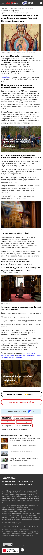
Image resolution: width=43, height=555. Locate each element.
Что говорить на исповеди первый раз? (23, 445)
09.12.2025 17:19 (6, 8)
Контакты (6, 482)
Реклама (16, 482)
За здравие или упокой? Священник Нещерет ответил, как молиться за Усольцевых (25, 439)
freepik (7, 229)
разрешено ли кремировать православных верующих (21, 356)
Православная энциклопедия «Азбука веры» (18, 52)
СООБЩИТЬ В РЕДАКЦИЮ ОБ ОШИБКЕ (17, 485)
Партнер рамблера (20, 545)
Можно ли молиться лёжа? (18, 376)
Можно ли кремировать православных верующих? (18, 140)
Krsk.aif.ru (5, 77)
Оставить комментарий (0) (21, 402)
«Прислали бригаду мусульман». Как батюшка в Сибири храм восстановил (25, 459)
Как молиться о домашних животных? (22, 465)
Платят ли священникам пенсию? (21, 452)
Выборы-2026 (27, 482)
